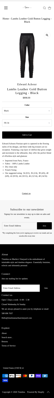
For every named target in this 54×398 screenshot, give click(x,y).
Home (6, 18)
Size (27, 117)
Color (27, 105)
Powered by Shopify (35, 392)
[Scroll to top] (48, 392)
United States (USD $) (12, 368)
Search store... (7, 337)
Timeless (21, 392)
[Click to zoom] (47, 35)
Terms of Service (9, 346)
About (4, 333)
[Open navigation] (8, 7)
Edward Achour (27, 84)
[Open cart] (49, 7)
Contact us (26, 193)
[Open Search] (44, 8)
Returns (5, 342)
